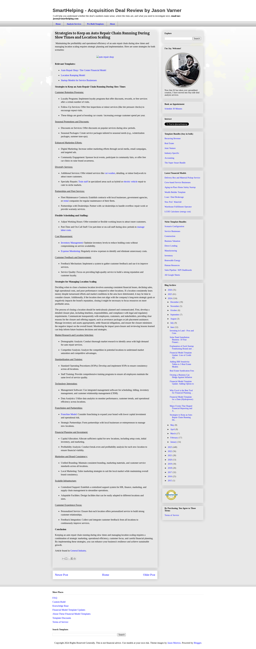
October (174, 310)
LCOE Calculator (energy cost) (178, 212)
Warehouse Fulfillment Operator (178, 207)
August (173, 319)
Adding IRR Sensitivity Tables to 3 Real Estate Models (180, 364)
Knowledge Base (60, 606)
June (172, 327)
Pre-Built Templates (95, 24)
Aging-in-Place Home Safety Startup (180, 187)
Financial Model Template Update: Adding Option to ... (182, 384)
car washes (110, 173)
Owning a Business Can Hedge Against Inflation (181, 376)
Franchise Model (69, 414)
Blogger (197, 643)
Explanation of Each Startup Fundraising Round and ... (182, 347)
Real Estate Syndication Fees (182, 371)
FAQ (54, 598)
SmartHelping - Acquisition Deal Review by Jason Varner (117, 10)
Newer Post (61, 574)
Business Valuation (172, 241)
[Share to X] (69, 558)
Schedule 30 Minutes (173, 109)
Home (58, 24)
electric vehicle (130, 181)
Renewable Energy (172, 260)
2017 (170, 472)
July (172, 323)
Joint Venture (170, 148)
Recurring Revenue (173, 138)
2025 (170, 294)
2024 (170, 298)
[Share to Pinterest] (74, 558)
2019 (170, 464)
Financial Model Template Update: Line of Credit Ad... (181, 355)
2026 (170, 290)
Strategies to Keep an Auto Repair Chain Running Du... (181, 417)
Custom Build (58, 602)
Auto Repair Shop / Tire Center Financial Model (83, 70)
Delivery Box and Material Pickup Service (182, 178)
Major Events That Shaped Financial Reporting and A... (181, 408)
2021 (170, 455)
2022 (170, 451)
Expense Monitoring (70, 251)
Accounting (169, 158)
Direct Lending (171, 246)
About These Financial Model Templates (71, 614)
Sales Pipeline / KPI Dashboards (178, 270)
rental (66, 201)
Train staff (83, 181)
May (172, 425)
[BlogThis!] (66, 558)
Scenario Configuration (174, 226)
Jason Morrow (174, 643)
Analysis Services (74, 24)
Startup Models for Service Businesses (79, 80)
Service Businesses (172, 231)
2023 (170, 447)
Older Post (149, 574)
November (175, 306)
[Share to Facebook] (71, 558)
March (173, 433)
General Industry (78, 550)
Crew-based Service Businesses (178, 182)
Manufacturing (171, 251)
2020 (170, 460)
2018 (170, 468)
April (172, 429)
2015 (170, 480)
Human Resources (172, 265)
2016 (170, 476)
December (174, 302)
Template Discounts (61, 618)
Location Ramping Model (73, 75)
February (174, 438)
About (112, 24)
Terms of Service (172, 515)
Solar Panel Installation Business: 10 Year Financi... (179, 339)
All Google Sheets (172, 275)
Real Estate (169, 143)
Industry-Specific (172, 153)
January (173, 442)
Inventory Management (72, 242)
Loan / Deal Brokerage (174, 197)
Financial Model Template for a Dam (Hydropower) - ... (181, 399)
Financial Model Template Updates (68, 610)
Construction (170, 236)
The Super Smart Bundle (175, 163)
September (175, 315)
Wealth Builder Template (175, 192)
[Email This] (63, 558)
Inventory (169, 255)
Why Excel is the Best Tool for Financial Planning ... (181, 391)
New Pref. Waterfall (173, 202)
